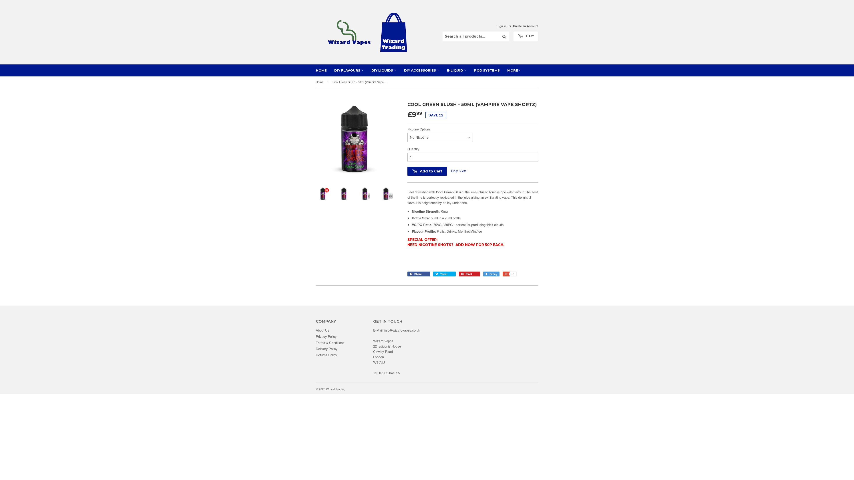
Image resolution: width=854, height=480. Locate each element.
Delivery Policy (327, 348)
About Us (322, 330)
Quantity (413, 149)
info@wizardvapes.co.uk (402, 330)
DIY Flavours (347, 70)
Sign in (502, 26)
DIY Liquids (382, 70)
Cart (529, 36)
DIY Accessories (420, 70)
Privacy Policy (326, 336)
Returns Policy (326, 354)
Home (321, 70)
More (512, 70)
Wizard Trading (335, 389)
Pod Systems (487, 70)
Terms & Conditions (330, 342)
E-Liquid (455, 70)
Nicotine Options (419, 129)
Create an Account (525, 26)
